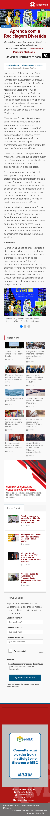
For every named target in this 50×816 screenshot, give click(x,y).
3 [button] (28, 326)
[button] (43, 310)
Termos (10, 660)
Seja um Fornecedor (25, 800)
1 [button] (21, 326)
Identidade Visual (25, 795)
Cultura (6, 26)
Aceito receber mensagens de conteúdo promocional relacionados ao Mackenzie (26, 666)
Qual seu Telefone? (15, 637)
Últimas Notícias (14, 508)
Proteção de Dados (25, 792)
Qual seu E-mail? (15, 628)
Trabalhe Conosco (25, 797)
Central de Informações (25, 789)
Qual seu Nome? (14, 618)
